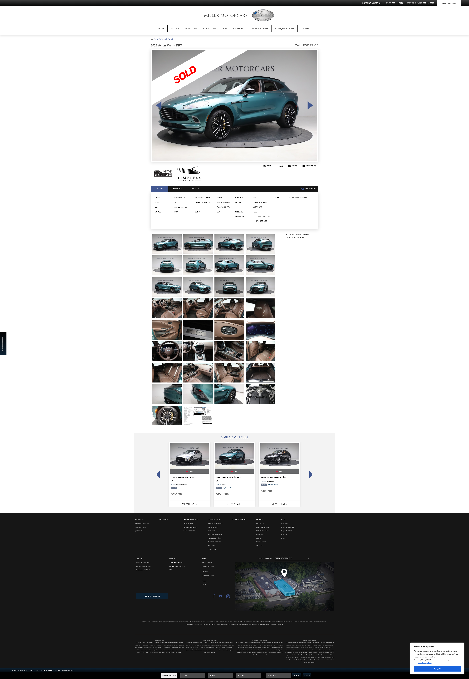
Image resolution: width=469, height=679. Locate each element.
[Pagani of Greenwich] (222, 15)
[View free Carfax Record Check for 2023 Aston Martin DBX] (163, 176)
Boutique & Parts (284, 28)
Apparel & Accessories (215, 534)
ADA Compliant (68, 671)
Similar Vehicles (169, 675)
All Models (284, 523)
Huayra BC (284, 534)
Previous (157, 474)
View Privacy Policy (425, 662)
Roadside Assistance (214, 542)
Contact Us (260, 523)
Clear (307, 675)
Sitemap (44, 671)
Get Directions (151, 596)
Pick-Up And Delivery (215, 538)
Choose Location (265, 558)
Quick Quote (139, 531)
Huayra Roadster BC (287, 527)
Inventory (191, 28)
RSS (37, 671)
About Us (259, 545)
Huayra (283, 538)
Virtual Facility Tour (262, 531)
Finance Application (190, 527)
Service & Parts (259, 28)
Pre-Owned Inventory (142, 523)
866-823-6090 (180, 566)
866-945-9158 (178, 563)
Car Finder (209, 28)
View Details (189, 503)
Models (175, 28)
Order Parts (211, 531)
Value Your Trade (140, 527)
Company (306, 28)
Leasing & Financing (233, 28)
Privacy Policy (54, 671)
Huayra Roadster (286, 531)
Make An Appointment (215, 523)
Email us (171, 569)
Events (258, 538)
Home (161, 28)
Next (311, 474)
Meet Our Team (261, 542)
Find (296, 675)
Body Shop (211, 545)
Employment (260, 534)
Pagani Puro (212, 549)
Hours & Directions (262, 527)
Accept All (437, 669)
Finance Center (188, 523)
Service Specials (213, 527)
